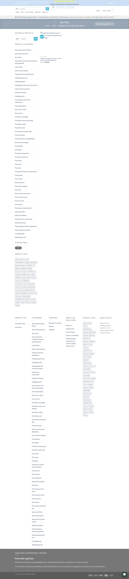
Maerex (32, 290)
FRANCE (17, 277)
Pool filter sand (20, 128)
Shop (17, 12)
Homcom (33, 277)
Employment (70, 329)
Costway (23, 271)
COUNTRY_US (31, 271)
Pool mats (18, 164)
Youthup (33, 302)
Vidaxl (22, 302)
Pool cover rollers (20, 109)
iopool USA (31, 284)
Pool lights (18, 150)
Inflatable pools (20, 81)
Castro (17, 271)
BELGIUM (34, 262)
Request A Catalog (55, 323)
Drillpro (33, 274)
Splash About (26, 296)
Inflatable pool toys (21, 78)
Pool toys (18, 190)
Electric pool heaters (21, 70)
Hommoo (17, 281)
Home (47, 26)
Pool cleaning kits (20, 106)
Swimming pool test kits (22, 230)
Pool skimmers (19, 182)
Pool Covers (19, 113)
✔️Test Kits (80, 17)
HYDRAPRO (25, 281)
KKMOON (32, 287)
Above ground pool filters (23, 50)
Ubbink (17, 302)
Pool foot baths (20, 135)
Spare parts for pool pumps (23, 219)
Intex (25, 284)
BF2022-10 (31, 265)
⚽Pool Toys (73, 17)
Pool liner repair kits (21, 157)
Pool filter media (20, 124)
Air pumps (18, 57)
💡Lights (92, 17)
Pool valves (18, 204)
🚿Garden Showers (43, 17)
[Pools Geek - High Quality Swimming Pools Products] (64, 10)
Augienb (27, 262)
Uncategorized (19, 233)
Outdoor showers (20, 92)
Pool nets (18, 168)
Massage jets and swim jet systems (26, 85)
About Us (45, 12)
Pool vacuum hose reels (22, 193)
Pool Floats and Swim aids (23, 131)
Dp (28, 274)
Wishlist (38, 12)
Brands (51, 326)
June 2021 (18, 327)
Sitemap (51, 329)
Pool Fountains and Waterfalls (24, 139)
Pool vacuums (19, 201)
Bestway (24, 265)
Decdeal (17, 274)
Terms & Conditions (72, 335)
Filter (18, 248)
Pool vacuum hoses (21, 197)
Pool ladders (19, 146)
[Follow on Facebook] (107, 3)
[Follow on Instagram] (109, 3)
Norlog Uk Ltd (33, 293)
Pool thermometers (21, 186)
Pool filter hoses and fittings (24, 120)
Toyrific (33, 299)
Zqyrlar (17, 305)
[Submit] (47, 8)
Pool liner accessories (22, 153)
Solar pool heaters (21, 215)
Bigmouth (18, 268)
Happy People (26, 277)
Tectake (27, 299)
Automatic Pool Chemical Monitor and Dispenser (26, 62)
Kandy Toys (18, 287)
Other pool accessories (22, 89)
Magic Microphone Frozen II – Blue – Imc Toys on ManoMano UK (51, 59)
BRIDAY (24, 268)
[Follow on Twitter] (111, 3)
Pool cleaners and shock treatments (22, 101)
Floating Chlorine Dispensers (24, 74)
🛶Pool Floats (53, 17)
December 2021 (20, 323)
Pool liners (18, 160)
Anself (26, 259)
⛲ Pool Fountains (63, 17)
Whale (28, 302)
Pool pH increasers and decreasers (26, 171)
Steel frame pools (20, 223)
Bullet (30, 268)
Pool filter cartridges (21, 117)
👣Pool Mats (99, 17)
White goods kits (20, 237)
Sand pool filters (20, 212)
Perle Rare (18, 296)
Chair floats (19, 67)
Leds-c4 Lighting (24, 290)
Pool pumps (19, 175)
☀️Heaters (87, 17)
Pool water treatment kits (23, 208)
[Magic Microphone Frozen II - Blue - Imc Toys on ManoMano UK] (52, 43)
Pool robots (19, 179)
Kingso (25, 287)
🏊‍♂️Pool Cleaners (33, 17)
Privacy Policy (70, 332)
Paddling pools (20, 96)
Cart (22, 12)
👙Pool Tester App (108, 17)
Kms (16, 290)
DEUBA (24, 274)
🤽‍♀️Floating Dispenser (21, 17)
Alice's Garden (19, 259)
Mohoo (17, 293)
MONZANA (24, 293)
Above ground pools (21, 53)
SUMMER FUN (19, 299)
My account (29, 12)
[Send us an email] (113, 3)
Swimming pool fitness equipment (26, 226)
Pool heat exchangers (22, 142)
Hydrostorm (18, 284)
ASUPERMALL (19, 262)
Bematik (17, 265)
